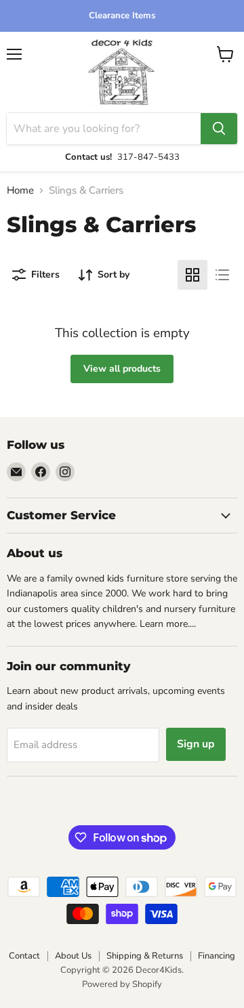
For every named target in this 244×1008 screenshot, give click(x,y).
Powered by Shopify (122, 984)
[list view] (222, 275)
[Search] (219, 128)
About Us (73, 956)
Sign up (196, 744)
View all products (122, 368)
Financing (216, 956)
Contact (24, 956)
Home (20, 190)
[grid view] (192, 275)
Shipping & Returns (144, 956)
